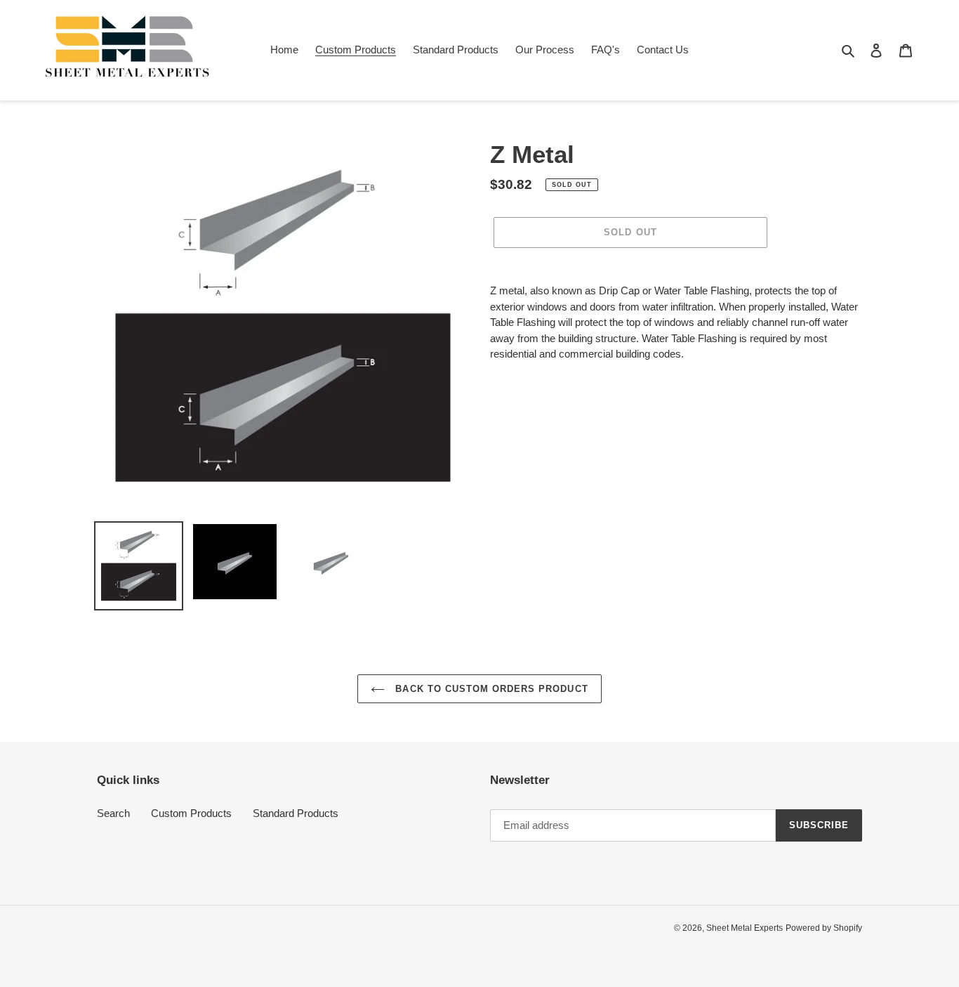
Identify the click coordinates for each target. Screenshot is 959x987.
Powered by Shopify (824, 928)
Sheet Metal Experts (744, 928)
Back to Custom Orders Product (490, 689)
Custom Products (191, 813)
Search (113, 813)
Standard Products (295, 813)
